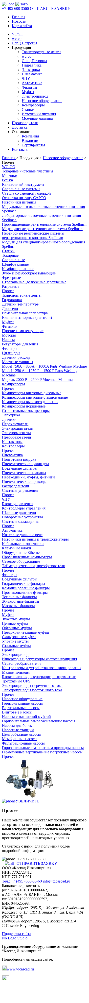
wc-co (17, 38)
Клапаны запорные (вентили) (27, 317)
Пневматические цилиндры (25, 464)
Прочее (8, 291)
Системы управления (20, 490)
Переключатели (15, 424)
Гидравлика (32, 65)
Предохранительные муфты (25, 632)
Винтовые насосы (17, 712)
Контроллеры (13, 446)
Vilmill (17, 34)
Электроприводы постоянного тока (32, 690)
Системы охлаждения (20, 521)
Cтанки (8, 251)
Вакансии (30, 140)
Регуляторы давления (20, 344)
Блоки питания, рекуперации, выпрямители (39, 677)
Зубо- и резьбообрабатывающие (29, 273)
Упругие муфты (15, 641)
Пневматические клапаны (24, 473)
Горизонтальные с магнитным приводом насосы (43, 748)
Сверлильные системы (21, 189)
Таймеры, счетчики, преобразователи (33, 566)
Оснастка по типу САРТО (24, 198)
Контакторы (12, 442)
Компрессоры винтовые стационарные (35, 397)
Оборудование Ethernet (21, 552)
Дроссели (10, 308)
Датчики (9, 419)
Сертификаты (33, 145)
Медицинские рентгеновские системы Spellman (42, 229)
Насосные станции (18, 730)
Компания (30, 136)
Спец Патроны (24, 43)
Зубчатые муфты (16, 619)
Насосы (8, 340)
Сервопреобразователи (21, 663)
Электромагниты (16, 433)
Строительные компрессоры (26, 410)
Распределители (15, 486)
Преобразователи (16, 437)
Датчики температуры (21, 304)
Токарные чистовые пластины (27, 171)
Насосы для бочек (17, 725)
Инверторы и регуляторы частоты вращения (39, 659)
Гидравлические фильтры (23, 583)
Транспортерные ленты (41, 52)
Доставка (19, 127)
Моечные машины (37, 118)
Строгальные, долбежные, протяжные (34, 282)
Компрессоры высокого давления (30, 402)
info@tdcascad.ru (56, 881)
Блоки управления (17, 504)
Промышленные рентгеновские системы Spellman (44, 224)
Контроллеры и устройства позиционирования (41, 668)
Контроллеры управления (23, 508)
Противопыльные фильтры (25, 592)
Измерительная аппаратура (25, 313)
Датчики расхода (16, 357)
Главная (18, 17)
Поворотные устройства (22, 517)
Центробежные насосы (21, 734)
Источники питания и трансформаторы (35, 539)
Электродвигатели (17, 428)
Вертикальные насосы (21, 708)
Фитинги (10, 326)
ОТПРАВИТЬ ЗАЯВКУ (50, 8)
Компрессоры (33, 105)
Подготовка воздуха (19, 459)
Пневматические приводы (24, 481)
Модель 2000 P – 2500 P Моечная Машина (37, 379)
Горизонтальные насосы (22, 703)
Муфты (28, 92)
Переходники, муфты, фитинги (28, 477)
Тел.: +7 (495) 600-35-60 (22, 881)
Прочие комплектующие (23, 331)
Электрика (31, 70)
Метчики (9, 175)
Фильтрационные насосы (23, 743)
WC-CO (8, 167)
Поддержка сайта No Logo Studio (16, 936)
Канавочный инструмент (23, 184)
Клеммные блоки (16, 548)
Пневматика (32, 74)
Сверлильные (13, 260)
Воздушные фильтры (19, 468)
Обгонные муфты (17, 628)
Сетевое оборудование (21, 561)
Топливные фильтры (19, 597)
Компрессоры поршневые (23, 406)
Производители (25, 123)
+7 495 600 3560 (15, 8)
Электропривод (35, 96)
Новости (19, 21)
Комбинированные (18, 269)
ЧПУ (26, 78)
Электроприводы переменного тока (32, 685)
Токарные (10, 255)
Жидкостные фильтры (20, 601)
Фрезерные (11, 277)
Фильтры (29, 87)
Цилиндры (11, 353)
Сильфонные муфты (19, 637)
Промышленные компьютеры (27, 557)
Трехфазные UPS (16, 681)
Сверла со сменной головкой (26, 193)
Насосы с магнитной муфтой (26, 716)
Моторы (9, 335)
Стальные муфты (16, 646)
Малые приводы (16, 672)
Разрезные (10, 286)
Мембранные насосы (19, 739)
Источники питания (39, 114)
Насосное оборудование (42, 101)
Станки (28, 109)
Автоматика (32, 83)
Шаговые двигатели (19, 512)
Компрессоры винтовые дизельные (31, 393)
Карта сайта (22, 26)
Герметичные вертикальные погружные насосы (42, 752)
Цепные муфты (15, 623)
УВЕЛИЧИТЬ (27, 801)
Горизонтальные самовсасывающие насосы (38, 721)
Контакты (20, 149)
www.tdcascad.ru (20, 969)
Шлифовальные (15, 264)
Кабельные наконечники (23, 544)
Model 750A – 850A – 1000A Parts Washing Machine (44, 366)
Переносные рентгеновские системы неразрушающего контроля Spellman (33, 235)
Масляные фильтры (18, 606)
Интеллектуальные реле (22, 535)
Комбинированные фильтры (26, 588)
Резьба (7, 180)
